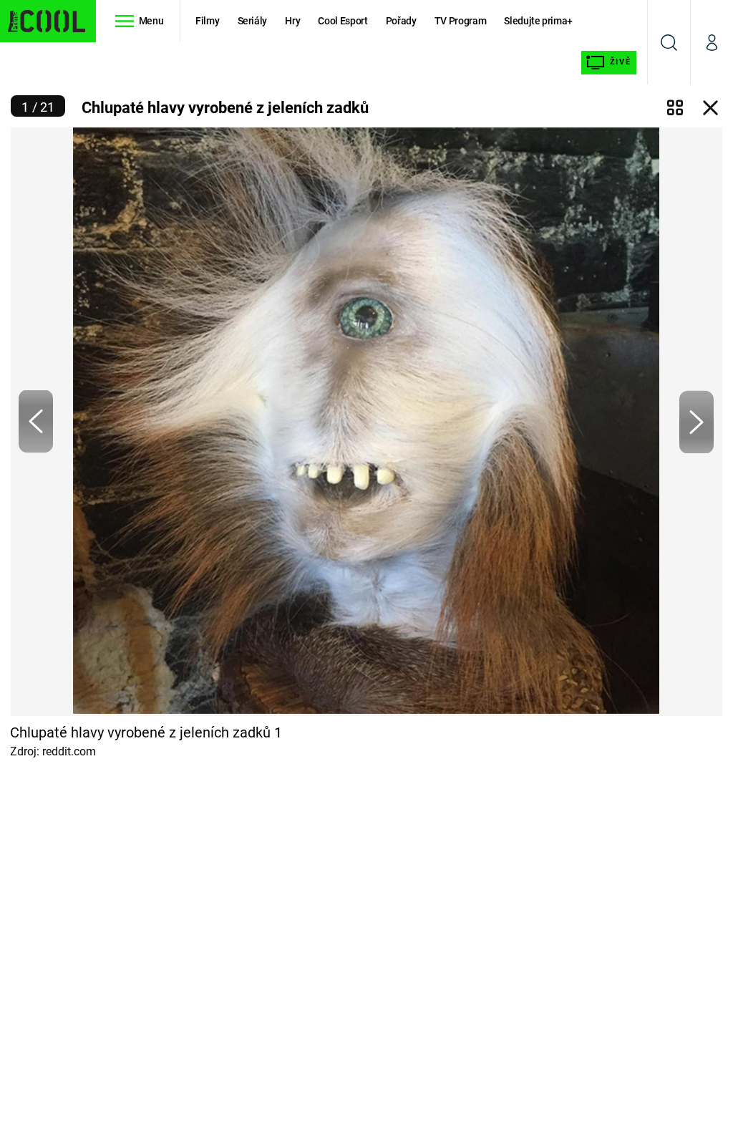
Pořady (401, 20)
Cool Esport (342, 20)
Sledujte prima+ (538, 20)
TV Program (460, 20)
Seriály (253, 20)
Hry (292, 20)
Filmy (207, 20)
